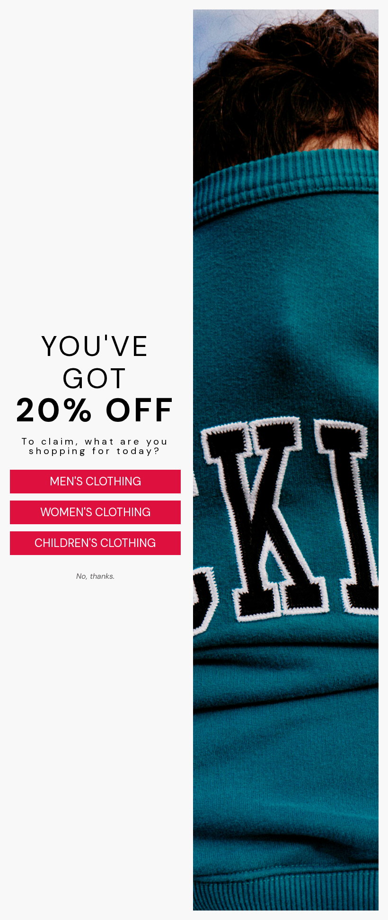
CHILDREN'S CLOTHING (95, 543)
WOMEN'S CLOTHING (95, 512)
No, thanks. (95, 576)
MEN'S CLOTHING (95, 481)
